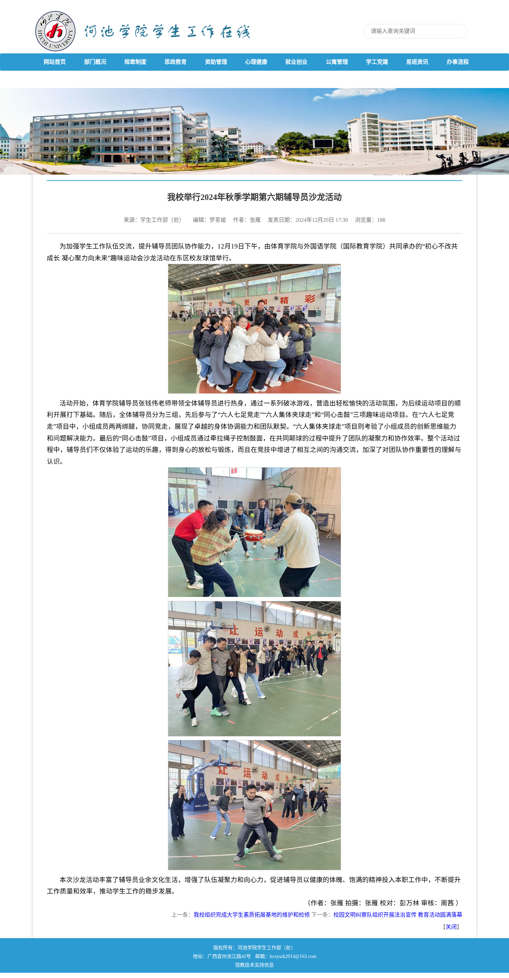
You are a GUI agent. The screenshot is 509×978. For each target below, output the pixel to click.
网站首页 (55, 62)
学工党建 (377, 62)
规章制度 (135, 62)
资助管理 (216, 62)
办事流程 (458, 62)
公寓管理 (337, 62)
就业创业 (296, 62)
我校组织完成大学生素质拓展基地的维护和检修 (252, 915)
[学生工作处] (272, 31)
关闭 (451, 927)
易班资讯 (417, 62)
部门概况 (95, 62)
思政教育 (175, 62)
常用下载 (55, 79)
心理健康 (256, 62)
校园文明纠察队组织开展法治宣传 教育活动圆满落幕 (397, 915)
